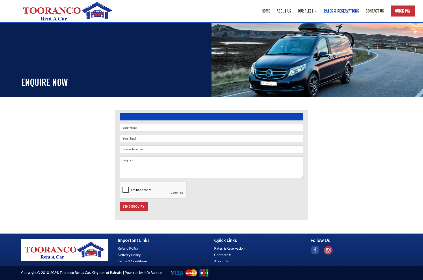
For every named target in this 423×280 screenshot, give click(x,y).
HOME (266, 11)
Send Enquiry (133, 206)
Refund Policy (128, 248)
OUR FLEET (306, 11)
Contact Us (375, 11)
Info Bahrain (153, 272)
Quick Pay (402, 11)
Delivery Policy (129, 254)
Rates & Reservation (229, 248)
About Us (221, 261)
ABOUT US (284, 11)
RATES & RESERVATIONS (341, 11)
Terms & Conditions (132, 261)
